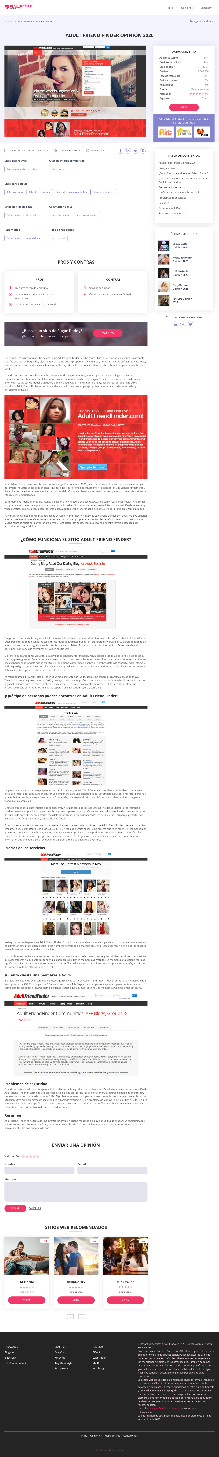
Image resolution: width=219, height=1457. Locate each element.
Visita (184, 107)
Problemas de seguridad (172, 197)
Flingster (9, 1352)
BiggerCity (10, 1357)
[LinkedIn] (128, 151)
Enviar (15, 1208)
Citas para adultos (16, 183)
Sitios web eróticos (103, 192)
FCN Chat (98, 1347)
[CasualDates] (164, 245)
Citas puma (58, 169)
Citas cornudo (15, 192)
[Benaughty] (202, 132)
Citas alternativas (15, 160)
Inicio (171, 7)
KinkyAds (60, 1357)
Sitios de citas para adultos (71, 192)
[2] (27, 1156)
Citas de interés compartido (67, 160)
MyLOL (96, 1363)
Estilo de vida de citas (18, 206)
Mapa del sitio (112, 1435)
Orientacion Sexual (61, 206)
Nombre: (10, 1164)
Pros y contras (167, 168)
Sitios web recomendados (173, 213)
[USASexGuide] (164, 273)
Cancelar (35, 1208)
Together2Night (64, 1363)
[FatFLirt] (164, 300)
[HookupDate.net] (164, 259)
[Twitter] (135, 151)
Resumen (164, 203)
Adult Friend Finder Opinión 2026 (177, 162)
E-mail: (82, 1164)
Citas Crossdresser (39, 192)
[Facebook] (120, 151)
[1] (23, 1156)
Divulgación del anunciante (164, 1408)
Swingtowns (61, 1368)
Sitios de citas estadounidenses (24, 238)
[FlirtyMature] (164, 287)
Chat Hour (60, 1347)
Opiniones (187, 7)
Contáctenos (130, 1435)
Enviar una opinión (169, 208)
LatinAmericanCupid (15, 1363)
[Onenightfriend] (184, 132)
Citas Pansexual (60, 215)
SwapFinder (99, 1357)
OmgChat (60, 1352)
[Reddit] (175, 324)
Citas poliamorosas (86, 215)
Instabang (98, 1368)
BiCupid (97, 1352)
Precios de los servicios (172, 187)
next (81, 1316)
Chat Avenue (11, 1347)
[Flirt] (166, 132)
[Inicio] (20, 6)
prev (70, 1316)
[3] (30, 1156)
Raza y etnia (12, 229)
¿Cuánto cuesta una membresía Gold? (180, 192)
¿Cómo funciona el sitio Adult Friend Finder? (183, 173)
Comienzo (107, 333)
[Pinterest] (143, 151)
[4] (34, 1156)
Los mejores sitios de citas (22, 169)
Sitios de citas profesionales (22, 215)
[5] (37, 1156)
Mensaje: (10, 1179)
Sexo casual (58, 238)
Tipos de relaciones (61, 229)
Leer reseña (26, 1292)
